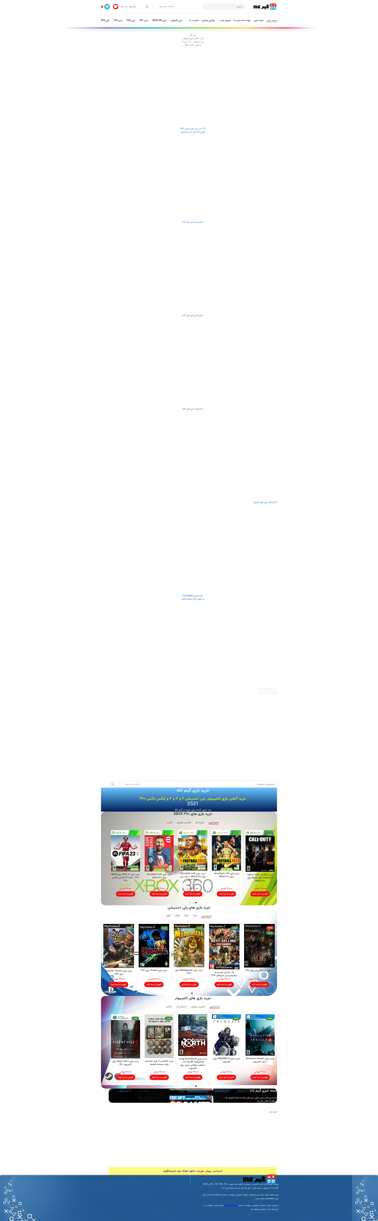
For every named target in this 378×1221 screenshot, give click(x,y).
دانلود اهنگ (189, 1171)
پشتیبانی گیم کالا (231, 1205)
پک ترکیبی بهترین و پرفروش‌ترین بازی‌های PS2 (224, 974)
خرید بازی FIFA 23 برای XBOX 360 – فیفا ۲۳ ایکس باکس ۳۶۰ (125, 877)
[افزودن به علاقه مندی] (247, 841)
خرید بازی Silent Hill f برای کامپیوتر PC (125, 1063)
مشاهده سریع (247, 835)
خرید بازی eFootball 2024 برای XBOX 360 (226, 875)
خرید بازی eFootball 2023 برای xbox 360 (159, 876)
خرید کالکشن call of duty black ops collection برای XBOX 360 (260, 878)
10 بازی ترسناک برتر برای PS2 (259, 970)
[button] (260, 894)
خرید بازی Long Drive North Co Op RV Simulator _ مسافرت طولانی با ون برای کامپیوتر (193, 1063)
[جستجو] (147, 6)
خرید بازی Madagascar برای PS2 (189, 972)
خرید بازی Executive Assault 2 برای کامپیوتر (260, 1060)
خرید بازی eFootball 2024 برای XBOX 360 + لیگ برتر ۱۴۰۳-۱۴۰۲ (193, 876)
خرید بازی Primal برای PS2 (154, 970)
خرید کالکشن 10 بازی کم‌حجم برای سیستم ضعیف (159, 1063)
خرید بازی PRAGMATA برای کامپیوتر (226, 1060)
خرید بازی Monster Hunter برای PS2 (118, 972)
